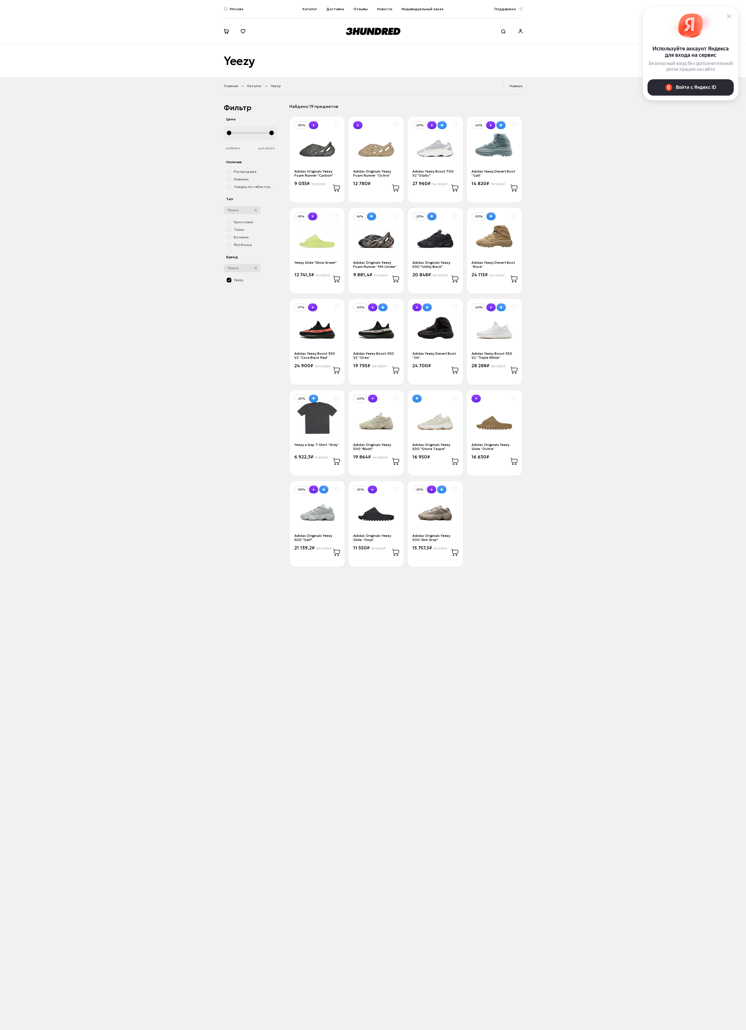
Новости (384, 9)
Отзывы (360, 9)
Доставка (335, 9)
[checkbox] (250, 171)
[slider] (250, 133)
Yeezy (276, 86)
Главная (231, 86)
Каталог (309, 9)
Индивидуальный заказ (423, 9)
